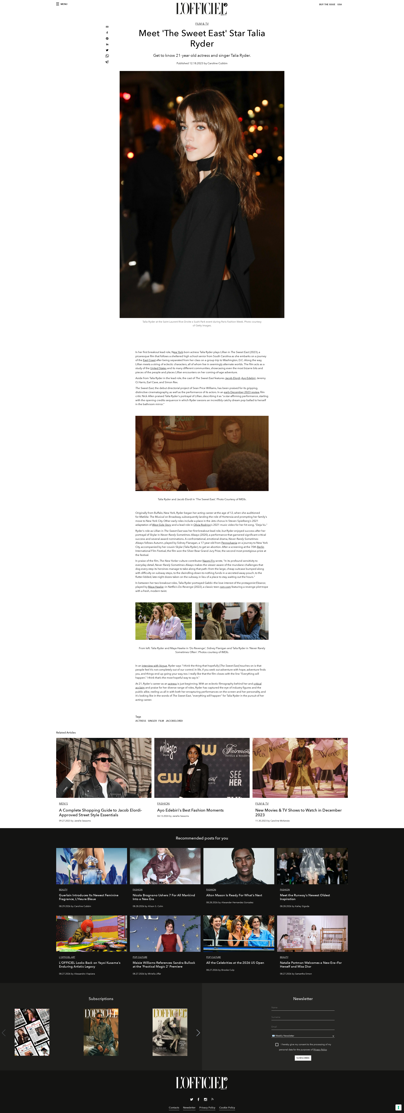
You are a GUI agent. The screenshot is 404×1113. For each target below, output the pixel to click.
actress (172, 683)
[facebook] (107, 33)
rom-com (225, 586)
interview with (154, 665)
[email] (107, 27)
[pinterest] (107, 39)
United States (158, 368)
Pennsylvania (229, 542)
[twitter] (107, 50)
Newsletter (189, 1107)
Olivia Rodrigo (202, 524)
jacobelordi (174, 720)
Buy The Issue (327, 4)
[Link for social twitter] (191, 1100)
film (161, 720)
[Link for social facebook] (198, 1100)
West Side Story (161, 524)
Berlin (260, 546)
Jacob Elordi (232, 378)
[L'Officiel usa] (202, 9)
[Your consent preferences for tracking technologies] (398, 1107)
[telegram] (107, 62)
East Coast (149, 360)
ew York (178, 352)
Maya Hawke (155, 586)
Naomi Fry (208, 560)
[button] (198, 1032)
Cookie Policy (227, 1107)
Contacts (174, 1107)
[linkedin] (107, 45)
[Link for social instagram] (205, 1100)
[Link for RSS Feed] (212, 1099)
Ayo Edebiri (248, 378)
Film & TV (202, 24)
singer (152, 720)
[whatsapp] (107, 56)
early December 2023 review (241, 392)
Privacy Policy (320, 1049)
